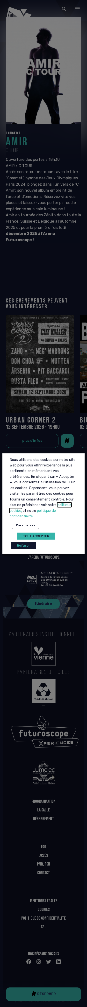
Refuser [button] (23, 545)
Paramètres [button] (25, 525)
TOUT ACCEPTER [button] (36, 536)
